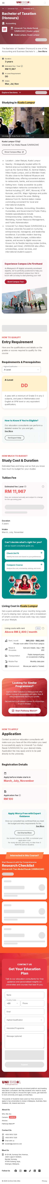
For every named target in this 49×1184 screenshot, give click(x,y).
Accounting (24, 694)
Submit (24, 1064)
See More (9, 431)
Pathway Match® (8, 1124)
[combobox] (12, 1003)
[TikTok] (30, 1170)
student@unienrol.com (13, 1144)
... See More (41, 51)
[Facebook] (15, 1170)
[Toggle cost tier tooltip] (43, 486)
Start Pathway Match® (26, 711)
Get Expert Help (14, 438)
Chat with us (9, 1141)
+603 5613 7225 (11, 1134)
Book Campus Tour (16, 282)
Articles (4, 1121)
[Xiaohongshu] (39, 1170)
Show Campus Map (13, 152)
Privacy (44, 1181)
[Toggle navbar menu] (3, 2)
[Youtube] (25, 1170)
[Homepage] (23, 3)
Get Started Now (24, 833)
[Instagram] (20, 1170)
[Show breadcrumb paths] (3, 8)
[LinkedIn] (34, 1170)
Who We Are (6, 1114)
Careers (5, 1117)
